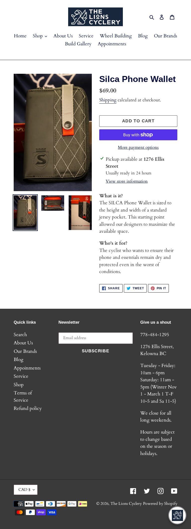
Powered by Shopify (160, 503)
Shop (19, 384)
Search (20, 334)
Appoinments (27, 368)
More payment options (138, 147)
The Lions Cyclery (126, 503)
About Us (23, 343)
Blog (18, 359)
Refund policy (28, 408)
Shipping (107, 100)
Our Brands (25, 351)
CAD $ (24, 489)
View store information (127, 181)
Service (21, 376)
